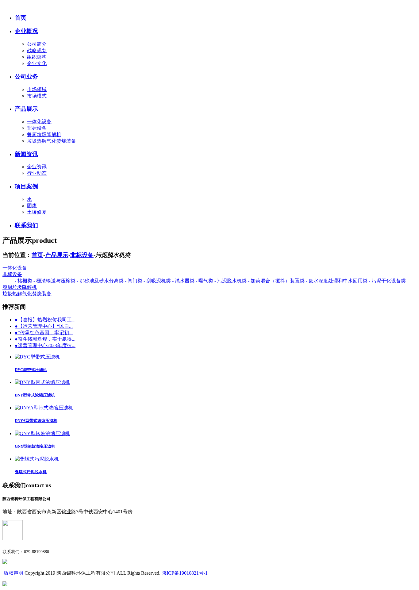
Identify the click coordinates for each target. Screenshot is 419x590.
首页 (20, 17)
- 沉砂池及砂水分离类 (100, 280)
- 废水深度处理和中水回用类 (336, 280)
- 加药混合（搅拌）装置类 (276, 280)
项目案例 (26, 186)
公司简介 (37, 44)
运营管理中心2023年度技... (45, 345)
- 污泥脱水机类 (230, 280)
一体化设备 (39, 121)
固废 (32, 205)
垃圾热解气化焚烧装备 (51, 141)
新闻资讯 (26, 154)
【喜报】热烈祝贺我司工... (45, 319)
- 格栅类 (23, 280)
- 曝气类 (204, 280)
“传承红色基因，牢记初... (44, 332)
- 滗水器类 (183, 280)
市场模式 (37, 95)
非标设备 (37, 128)
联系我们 (26, 225)
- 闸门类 (133, 280)
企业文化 (37, 63)
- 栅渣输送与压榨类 (54, 280)
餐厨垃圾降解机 (44, 134)
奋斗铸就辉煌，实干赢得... (45, 339)
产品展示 (26, 108)
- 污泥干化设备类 (387, 280)
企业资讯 (37, 166)
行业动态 (37, 173)
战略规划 (37, 50)
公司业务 (26, 76)
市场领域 (37, 89)
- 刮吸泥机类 (157, 280)
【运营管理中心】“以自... (44, 326)
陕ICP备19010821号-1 (185, 573)
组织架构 (37, 56)
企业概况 (26, 31)
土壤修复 (37, 212)
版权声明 (13, 573)
